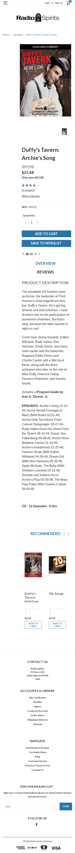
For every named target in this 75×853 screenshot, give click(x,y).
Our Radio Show (37, 752)
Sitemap (37, 724)
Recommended (45, 533)
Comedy (17, 35)
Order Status (37, 715)
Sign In (37, 706)
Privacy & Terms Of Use (37, 765)
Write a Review (31, 196)
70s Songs (56, 593)
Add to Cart (33, 625)
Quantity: (29, 215)
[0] (65, 3)
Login (47, 2)
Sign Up (58, 2)
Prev (64, 534)
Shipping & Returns (37, 719)
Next (68, 534)
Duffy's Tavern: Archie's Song (41, 35)
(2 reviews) (28, 190)
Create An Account (37, 710)
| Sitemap (47, 841)
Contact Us (38, 769)
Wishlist (37, 702)
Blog (37, 756)
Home (6, 35)
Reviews (45, 272)
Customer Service (37, 761)
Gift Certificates (37, 697)
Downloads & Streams (37, 747)
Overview (45, 263)
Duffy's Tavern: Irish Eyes (32, 597)
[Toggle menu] (5, 5)
